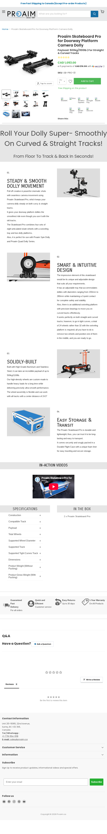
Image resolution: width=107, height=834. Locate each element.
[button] (81, 66)
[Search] (94, 14)
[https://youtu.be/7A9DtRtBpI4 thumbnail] (25, 113)
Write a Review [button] (93, 679)
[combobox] (64, 14)
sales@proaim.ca (15, 739)
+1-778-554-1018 (10, 736)
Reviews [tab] (10, 684)
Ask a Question (44, 644)
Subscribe (96, 782)
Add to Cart (87, 81)
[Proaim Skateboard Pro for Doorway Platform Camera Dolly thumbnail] (6, 94)
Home (5, 29)
